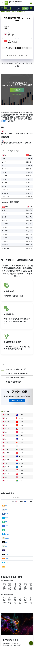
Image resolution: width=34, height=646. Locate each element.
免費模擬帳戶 (17, 94)
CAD (22, 418)
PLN (22, 460)
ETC (6, 546)
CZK (22, 428)
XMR (6, 558)
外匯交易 (4, 121)
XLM (6, 554)
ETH (6, 509)
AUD (22, 415)
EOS (6, 542)
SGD (22, 470)
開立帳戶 (25, 8)
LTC (6, 513)
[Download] (31, 2)
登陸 (19, 8)
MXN (22, 449)
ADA (6, 526)
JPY (22, 446)
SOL (6, 550)
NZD (22, 456)
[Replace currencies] (17, 37)
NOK (22, 453)
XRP (6, 518)
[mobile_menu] (31, 8)
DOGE (7, 538)
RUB (22, 463)
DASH (7, 534)
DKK (22, 432)
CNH (22, 425)
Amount (6, 26)
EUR (22, 435)
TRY (22, 473)
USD (22, 477)
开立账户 (17, 90)
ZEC (6, 566)
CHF (22, 421)
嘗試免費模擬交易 (17, 400)
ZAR (22, 480)
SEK (22, 466)
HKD (22, 442)
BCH (6, 522)
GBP (22, 439)
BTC (6, 505)
